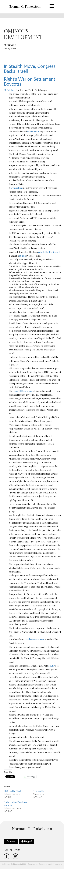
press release (16, 188)
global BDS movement (23, 391)
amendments (33, 131)
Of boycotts (38, 791)
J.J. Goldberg (10, 90)
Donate (11, 841)
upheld (22, 255)
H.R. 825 (51, 665)
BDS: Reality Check (12, 791)
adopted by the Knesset (49, 252)
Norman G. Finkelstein (24, 6)
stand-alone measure (34, 639)
